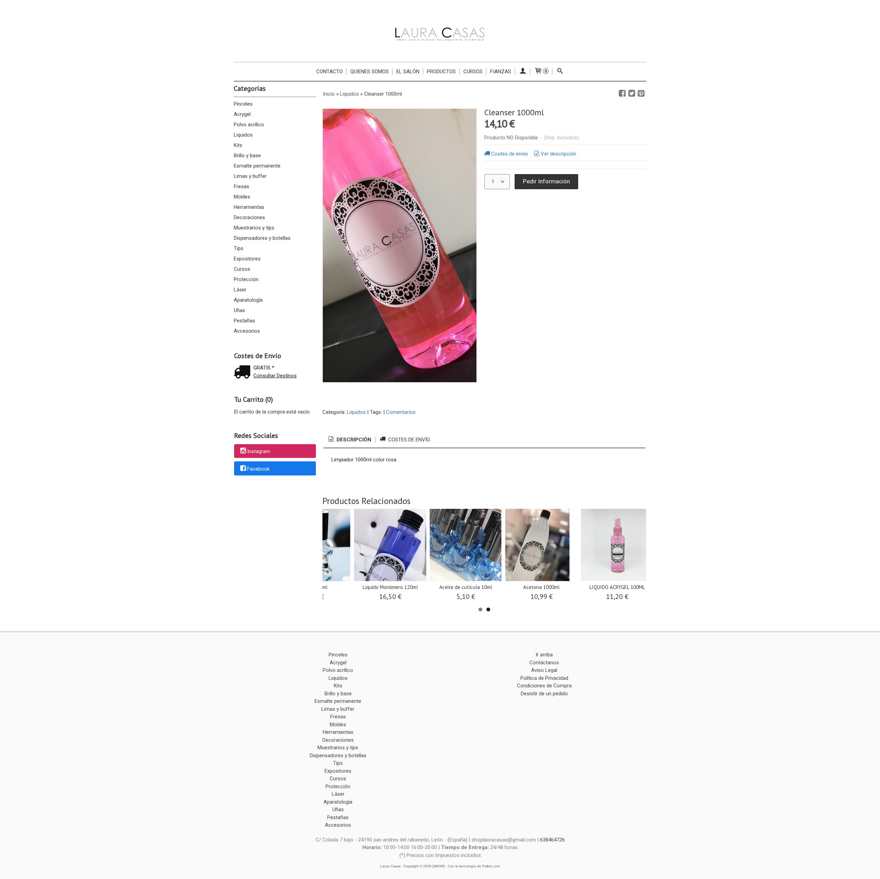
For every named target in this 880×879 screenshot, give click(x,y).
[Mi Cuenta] (522, 71)
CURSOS (473, 71)
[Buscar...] (560, 71)
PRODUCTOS (441, 71)
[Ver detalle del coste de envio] (243, 373)
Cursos (242, 269)
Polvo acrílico (249, 124)
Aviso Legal (544, 670)
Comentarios (401, 412)
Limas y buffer (250, 176)
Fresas (241, 186)
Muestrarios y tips (254, 228)
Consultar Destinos (275, 376)
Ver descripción (558, 154)
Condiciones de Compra (544, 686)
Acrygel (242, 114)
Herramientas (249, 207)
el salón (407, 71)
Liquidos (243, 135)
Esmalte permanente (257, 166)
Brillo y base (247, 155)
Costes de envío (509, 154)
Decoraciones (249, 217)
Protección (246, 279)
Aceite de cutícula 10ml (465, 587)
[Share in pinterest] (641, 93)
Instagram (258, 451)
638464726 (552, 840)
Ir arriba (544, 655)
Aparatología (248, 300)
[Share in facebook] (622, 93)
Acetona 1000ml (541, 587)
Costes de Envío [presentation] (408, 440)
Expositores (247, 259)
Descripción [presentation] (353, 440)
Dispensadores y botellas (262, 238)
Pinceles (243, 104)
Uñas (239, 310)
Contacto (329, 71)
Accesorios (247, 331)
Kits (238, 145)
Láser (240, 290)
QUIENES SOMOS (369, 71)
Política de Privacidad (544, 678)
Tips (238, 248)
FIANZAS (500, 71)
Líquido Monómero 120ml (390, 587)
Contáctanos (544, 663)
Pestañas (244, 321)
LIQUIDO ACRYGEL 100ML (617, 587)
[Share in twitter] (632, 93)
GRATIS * (263, 368)
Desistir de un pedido (544, 693)
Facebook (258, 469)
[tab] (349, 440)
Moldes (242, 197)
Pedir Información (546, 181)
